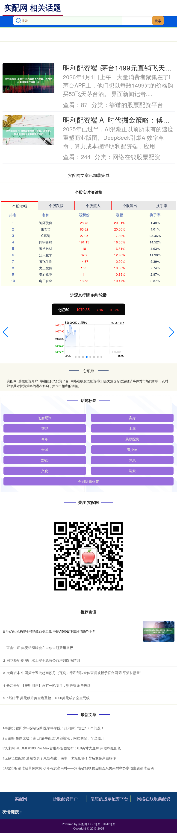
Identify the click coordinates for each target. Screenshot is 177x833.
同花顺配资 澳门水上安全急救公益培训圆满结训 (43, 660)
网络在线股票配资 (153, 798)
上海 (132, 428)
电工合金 (45, 280)
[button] (5, 332)
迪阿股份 (45, 222)
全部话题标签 (88, 481)
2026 (44, 460)
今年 (44, 438)
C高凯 (45, 235)
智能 (44, 428)
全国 (44, 449)
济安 (132, 470)
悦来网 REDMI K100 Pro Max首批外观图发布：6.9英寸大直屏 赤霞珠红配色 (62, 747)
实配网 (21, 798)
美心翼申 (45, 274)
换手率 (161, 205)
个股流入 (93, 205)
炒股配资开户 (65, 798)
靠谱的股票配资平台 (109, 798)
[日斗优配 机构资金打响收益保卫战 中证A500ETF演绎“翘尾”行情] (158, 631)
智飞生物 (45, 261)
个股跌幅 (56, 205)
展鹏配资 (132, 438)
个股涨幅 (19, 206)
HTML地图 (108, 824)
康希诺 (45, 229)
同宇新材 (45, 242)
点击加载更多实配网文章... (88, 175)
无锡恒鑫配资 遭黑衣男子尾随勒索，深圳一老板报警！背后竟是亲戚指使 (60, 758)
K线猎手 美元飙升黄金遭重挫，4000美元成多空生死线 (48, 697)
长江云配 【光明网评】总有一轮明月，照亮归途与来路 (48, 685)
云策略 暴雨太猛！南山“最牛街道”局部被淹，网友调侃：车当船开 (54, 738)
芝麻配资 (45, 417)
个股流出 (129, 205)
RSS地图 (94, 824)
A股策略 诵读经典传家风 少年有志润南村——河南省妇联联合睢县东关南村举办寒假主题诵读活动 (79, 768)
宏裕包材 (45, 248)
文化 (44, 470)
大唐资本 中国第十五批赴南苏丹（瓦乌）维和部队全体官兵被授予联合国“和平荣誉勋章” (73, 672)
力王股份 (45, 268)
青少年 (132, 449)
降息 (132, 460)
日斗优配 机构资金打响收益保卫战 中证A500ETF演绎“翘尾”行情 (49, 631)
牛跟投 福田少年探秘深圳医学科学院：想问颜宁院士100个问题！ (54, 727)
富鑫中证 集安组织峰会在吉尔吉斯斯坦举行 (39, 647)
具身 (132, 417)
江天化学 (45, 255)
